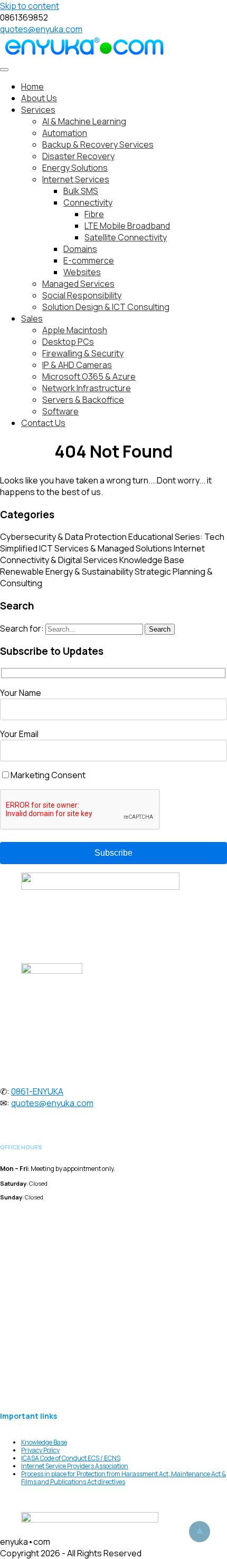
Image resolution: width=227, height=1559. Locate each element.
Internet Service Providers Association (74, 1465)
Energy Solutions (75, 167)
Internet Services (75, 179)
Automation (64, 133)
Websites (82, 272)
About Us (39, 98)
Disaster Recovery (78, 156)
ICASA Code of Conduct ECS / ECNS (70, 1458)
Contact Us (43, 423)
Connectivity (87, 202)
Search (160, 629)
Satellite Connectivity (125, 237)
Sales (32, 318)
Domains (80, 249)
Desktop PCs (68, 341)
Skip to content (29, 6)
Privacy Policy (40, 1450)
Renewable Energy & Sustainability (66, 571)
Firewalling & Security (83, 353)
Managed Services (78, 283)
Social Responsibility (81, 295)
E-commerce (88, 260)
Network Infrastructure (86, 388)
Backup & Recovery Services (98, 144)
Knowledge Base (151, 560)
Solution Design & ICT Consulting (105, 307)
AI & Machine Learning (84, 121)
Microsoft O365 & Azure (89, 376)
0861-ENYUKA (37, 1091)
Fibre (94, 214)
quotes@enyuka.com (41, 29)
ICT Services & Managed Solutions (105, 548)
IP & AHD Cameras (77, 365)
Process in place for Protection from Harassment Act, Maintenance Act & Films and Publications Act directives (123, 1477)
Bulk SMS (80, 191)
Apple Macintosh (74, 330)
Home (32, 86)
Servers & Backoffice (83, 399)
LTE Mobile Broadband (127, 225)
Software (60, 411)
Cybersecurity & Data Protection (63, 537)
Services (38, 109)
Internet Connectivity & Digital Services (102, 554)
